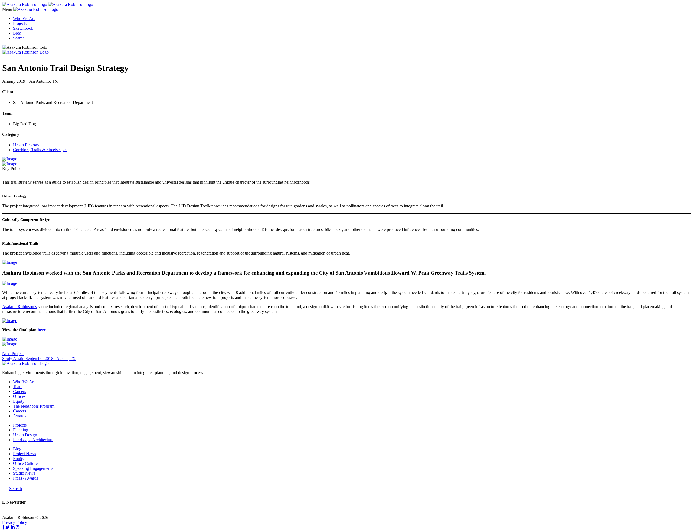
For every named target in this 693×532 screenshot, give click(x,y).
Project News (24, 453)
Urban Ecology (26, 145)
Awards (19, 416)
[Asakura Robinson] (25, 363)
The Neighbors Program (33, 406)
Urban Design (25, 434)
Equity (18, 401)
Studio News (24, 473)
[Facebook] (3, 527)
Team (17, 386)
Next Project (13, 353)
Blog (17, 33)
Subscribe (10, 512)
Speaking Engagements (33, 468)
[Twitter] (7, 527)
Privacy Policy (14, 522)
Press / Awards (25, 478)
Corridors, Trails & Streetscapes (40, 149)
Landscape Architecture (33, 439)
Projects (20, 23)
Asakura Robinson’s (19, 306)
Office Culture (25, 463)
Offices (19, 396)
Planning (20, 430)
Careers (19, 391)
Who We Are (24, 18)
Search (19, 38)
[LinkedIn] (13, 527)
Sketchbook (23, 28)
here (42, 330)
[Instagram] (17, 527)
